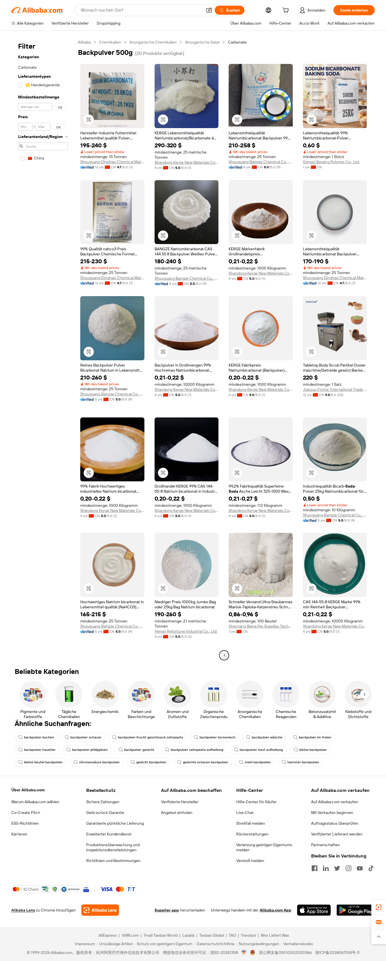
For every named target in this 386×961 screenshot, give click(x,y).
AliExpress (108, 935)
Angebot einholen (176, 812)
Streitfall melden (250, 823)
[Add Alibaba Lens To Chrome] (100, 910)
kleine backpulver (313, 750)
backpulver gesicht (139, 750)
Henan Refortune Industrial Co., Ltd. (186, 631)
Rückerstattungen (252, 834)
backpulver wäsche (267, 737)
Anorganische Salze (202, 42)
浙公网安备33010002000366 (285, 952)
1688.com (130, 935)
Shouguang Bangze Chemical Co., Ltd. (261, 162)
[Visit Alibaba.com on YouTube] (359, 868)
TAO (232, 935)
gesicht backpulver (151, 762)
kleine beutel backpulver (43, 762)
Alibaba (84, 42)
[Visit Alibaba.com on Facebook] (314, 868)
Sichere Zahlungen (102, 802)
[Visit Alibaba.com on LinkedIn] (325, 868)
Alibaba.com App (275, 910)
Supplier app (167, 910)
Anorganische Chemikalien (153, 42)
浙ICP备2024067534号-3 (337, 952)
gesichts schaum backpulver (205, 762)
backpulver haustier (40, 750)
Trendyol (248, 935)
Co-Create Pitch (25, 812)
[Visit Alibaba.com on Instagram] (348, 868)
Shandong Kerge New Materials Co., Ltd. (187, 162)
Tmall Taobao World (160, 935)
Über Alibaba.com (28, 790)
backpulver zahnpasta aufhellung (197, 750)
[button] (209, 10)
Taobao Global (211, 935)
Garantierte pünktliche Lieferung (115, 823)
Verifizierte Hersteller (179, 802)
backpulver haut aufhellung (261, 750)
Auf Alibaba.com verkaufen (334, 802)
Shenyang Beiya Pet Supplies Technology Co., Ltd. (261, 626)
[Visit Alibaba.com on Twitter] (337, 868)
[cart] (287, 11)
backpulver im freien (315, 737)
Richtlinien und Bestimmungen (113, 860)
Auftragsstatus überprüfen (334, 823)
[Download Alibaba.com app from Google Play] (356, 910)
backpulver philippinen (90, 750)
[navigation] (43, 349)
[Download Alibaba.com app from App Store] (314, 910)
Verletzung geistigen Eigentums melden (264, 847)
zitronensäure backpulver (99, 762)
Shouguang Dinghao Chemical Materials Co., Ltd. (112, 162)
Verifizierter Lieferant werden (337, 834)
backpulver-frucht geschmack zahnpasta (150, 737)
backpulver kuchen (39, 737)
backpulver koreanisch (217, 737)
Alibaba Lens (23, 910)
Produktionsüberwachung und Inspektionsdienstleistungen (113, 847)
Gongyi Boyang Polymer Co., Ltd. (331, 162)
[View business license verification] (244, 952)
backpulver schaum (85, 737)
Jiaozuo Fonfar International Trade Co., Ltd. (335, 389)
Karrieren (19, 834)
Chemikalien (110, 42)
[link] (378, 907)
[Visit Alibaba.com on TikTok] (371, 868)
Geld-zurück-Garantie (105, 812)
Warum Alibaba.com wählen (35, 802)
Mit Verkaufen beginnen (332, 812)
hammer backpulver (303, 762)
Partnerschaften (325, 845)
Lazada (188, 935)
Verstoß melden (250, 860)
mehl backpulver (258, 762)
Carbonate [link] (237, 42)
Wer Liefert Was (275, 935)
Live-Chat (244, 812)
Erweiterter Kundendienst (108, 834)
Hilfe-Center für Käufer (256, 802)
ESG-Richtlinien (25, 823)
